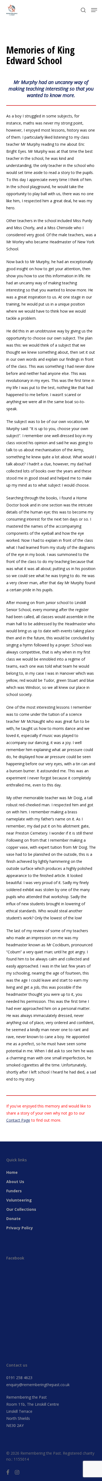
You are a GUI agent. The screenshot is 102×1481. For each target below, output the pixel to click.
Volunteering (19, 1200)
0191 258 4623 (19, 1377)
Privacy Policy (19, 1227)
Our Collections (21, 1209)
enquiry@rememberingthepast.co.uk (38, 1384)
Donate (13, 1218)
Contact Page (18, 1120)
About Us (15, 1181)
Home (12, 1172)
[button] (94, 10)
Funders (14, 1190)
